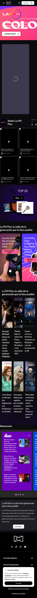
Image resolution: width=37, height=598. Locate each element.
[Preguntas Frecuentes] (19, 3)
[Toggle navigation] (4, 3)
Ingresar (26, 3)
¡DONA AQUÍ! (10, 34)
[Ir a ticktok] (12, 547)
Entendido (18, 583)
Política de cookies (18, 594)
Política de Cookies (10, 579)
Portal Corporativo (11, 565)
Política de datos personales (18, 589)
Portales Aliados (10, 558)
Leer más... (18, 526)
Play (17, 198)
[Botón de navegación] (16, 494)
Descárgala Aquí (9, 252)
